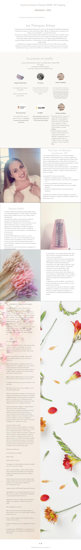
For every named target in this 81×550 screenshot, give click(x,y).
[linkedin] (41, 543)
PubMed (53, 129)
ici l (38, 88)
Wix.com (48, 547)
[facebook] (39, 543)
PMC (53, 144)
